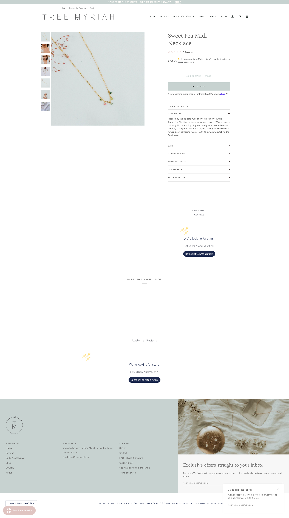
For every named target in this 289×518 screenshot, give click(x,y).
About (9, 472)
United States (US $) (20, 503)
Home (9, 448)
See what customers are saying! (134, 467)
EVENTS (10, 467)
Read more (173, 135)
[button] (152, 16)
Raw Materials (177, 154)
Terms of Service (127, 472)
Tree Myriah (109, 503)
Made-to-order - (178, 162)
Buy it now (199, 86)
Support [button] (124, 443)
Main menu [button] (12, 443)
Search (122, 448)
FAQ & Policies (176, 177)
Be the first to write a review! (199, 253)
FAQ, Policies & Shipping (131, 458)
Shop (8, 463)
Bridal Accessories (15, 458)
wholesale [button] (69, 443)
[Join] (275, 504)
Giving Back (175, 169)
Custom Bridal (126, 463)
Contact (123, 453)
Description (175, 113)
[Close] (279, 488)
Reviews (10, 453)
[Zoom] (57, 120)
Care (171, 146)
